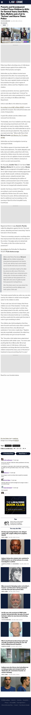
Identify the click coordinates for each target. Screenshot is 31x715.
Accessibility (13, 702)
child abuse (8, 445)
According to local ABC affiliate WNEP (12, 107)
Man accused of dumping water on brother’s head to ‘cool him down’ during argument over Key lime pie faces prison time (15, 587)
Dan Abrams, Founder (24, 705)
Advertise (19, 700)
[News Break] (25, 448)
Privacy (6, 702)
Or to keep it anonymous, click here (16, 523)
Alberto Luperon (5, 563)
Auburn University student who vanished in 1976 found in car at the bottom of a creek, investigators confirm (15, 560)
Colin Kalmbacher (5, 21)
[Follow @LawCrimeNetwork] (22, 448)
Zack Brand (16, 563)
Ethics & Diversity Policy (7, 705)
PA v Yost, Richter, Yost (6, 438)
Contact (16, 705)
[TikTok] (17, 448)
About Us (13, 700)
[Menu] (2, 2)
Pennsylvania (16, 445)
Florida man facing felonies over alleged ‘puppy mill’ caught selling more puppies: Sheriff (14, 533)
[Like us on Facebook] (16, 448)
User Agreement (21, 702)
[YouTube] (14, 448)
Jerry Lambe (4, 537)
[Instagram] (19, 448)
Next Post (22, 453)
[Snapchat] (23, 448)
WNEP (16, 440)
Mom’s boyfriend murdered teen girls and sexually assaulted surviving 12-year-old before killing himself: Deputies (14, 642)
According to (5, 249)
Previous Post (8, 453)
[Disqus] (15, 476)
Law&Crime (15, 438)
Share (4, 25)
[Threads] (20, 448)
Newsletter (25, 700)
